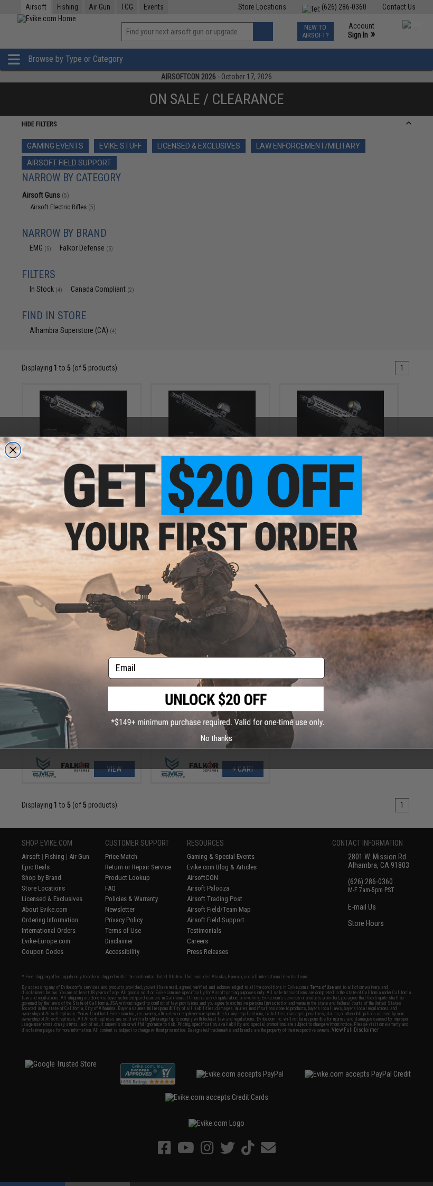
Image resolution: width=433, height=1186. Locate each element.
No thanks (216, 738)
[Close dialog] (13, 450)
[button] (216, 707)
